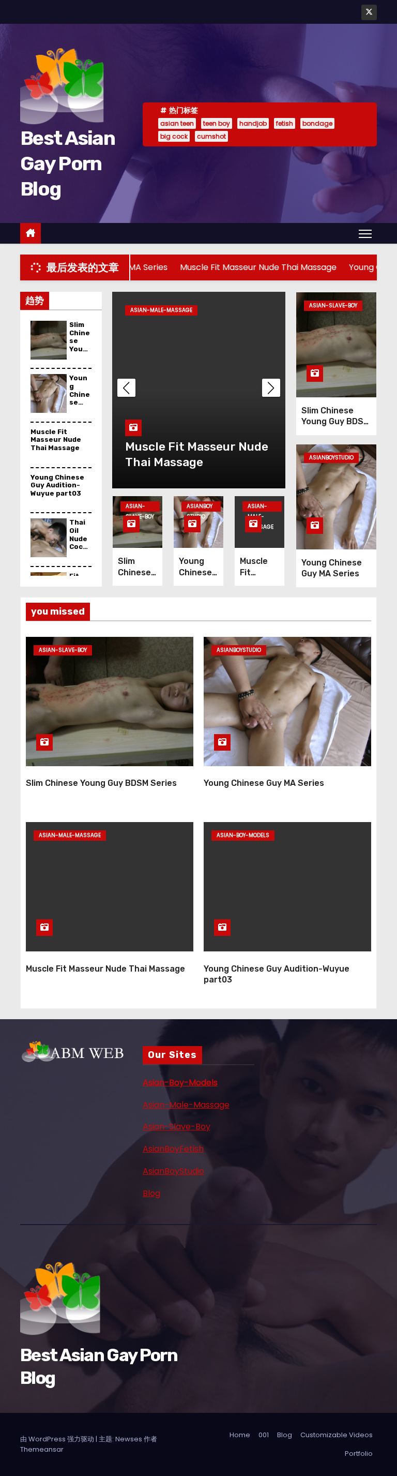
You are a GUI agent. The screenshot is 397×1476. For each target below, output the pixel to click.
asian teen (177, 123)
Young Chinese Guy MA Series (79, 406)
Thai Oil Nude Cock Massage (78, 542)
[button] (271, 388)
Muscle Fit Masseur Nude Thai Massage (55, 440)
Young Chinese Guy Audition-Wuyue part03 (57, 485)
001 (263, 1435)
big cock (174, 136)
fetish (284, 123)
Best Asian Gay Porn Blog (67, 163)
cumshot (211, 136)
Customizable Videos (336, 1435)
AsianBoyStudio (173, 1171)
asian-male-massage (161, 310)
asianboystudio (199, 507)
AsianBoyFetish (173, 1149)
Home (240, 1435)
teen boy (216, 123)
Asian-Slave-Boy (176, 1126)
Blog (151, 1193)
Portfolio (359, 1453)
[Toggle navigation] (365, 233)
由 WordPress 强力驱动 (58, 1439)
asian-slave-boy (140, 507)
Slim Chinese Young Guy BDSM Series (79, 353)
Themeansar (42, 1449)
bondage (317, 123)
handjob (253, 123)
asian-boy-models (243, 835)
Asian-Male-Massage (186, 1105)
